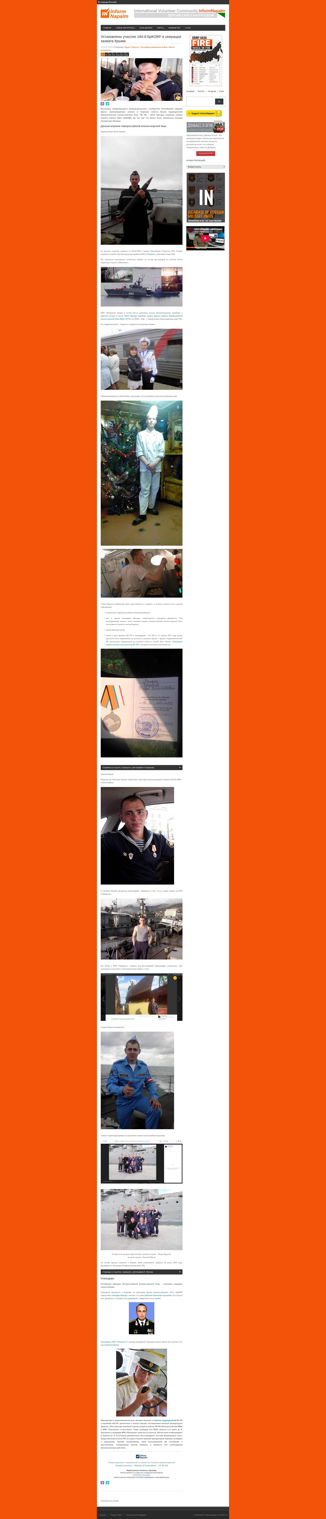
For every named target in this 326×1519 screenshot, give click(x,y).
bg (127, 55)
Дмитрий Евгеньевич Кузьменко (158, 1295)
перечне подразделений (165, 1420)
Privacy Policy (116, 1515)
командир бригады (119, 1295)
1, (112, 1436)
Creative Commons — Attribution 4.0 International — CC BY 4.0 (141, 1466)
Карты (160, 28)
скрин (157, 1298)
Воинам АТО (174, 28)
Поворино (151, 254)
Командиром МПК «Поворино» (114, 1342)
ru (102, 55)
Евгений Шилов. (112, 1345)
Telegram (212, 91)
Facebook (190, 91)
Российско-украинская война (154, 47)
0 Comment (118, 47)
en (123, 55)
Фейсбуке (137, 1475)
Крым (127, 47)
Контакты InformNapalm (136, 1515)
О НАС (188, 28)
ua (119, 55)
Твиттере (146, 1475)
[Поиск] (219, 102)
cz (114, 55)
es (106, 55)
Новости (135, 47)
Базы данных (146, 28)
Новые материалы (125, 28)
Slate (221, 91)
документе (133, 1298)
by (110, 55)
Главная (107, 28)
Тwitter (201, 91)
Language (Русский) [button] (108, 2)
